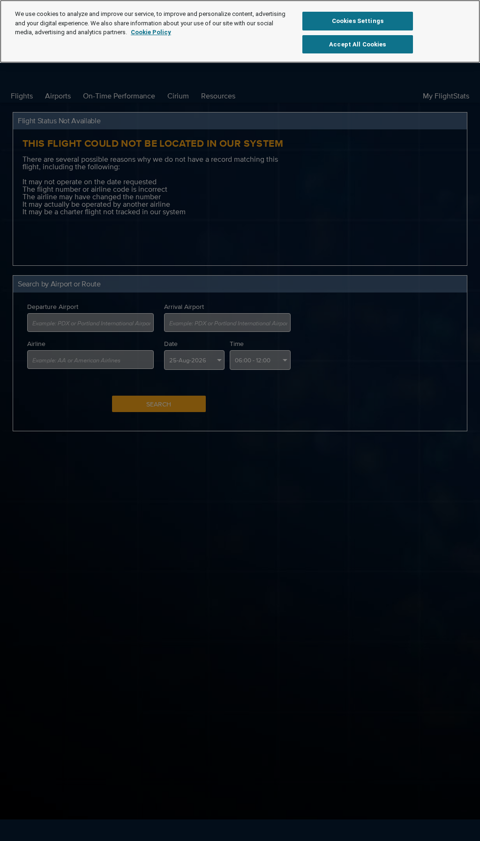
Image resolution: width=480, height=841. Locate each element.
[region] (240, 31)
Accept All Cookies (357, 44)
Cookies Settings (357, 20)
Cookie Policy (151, 32)
